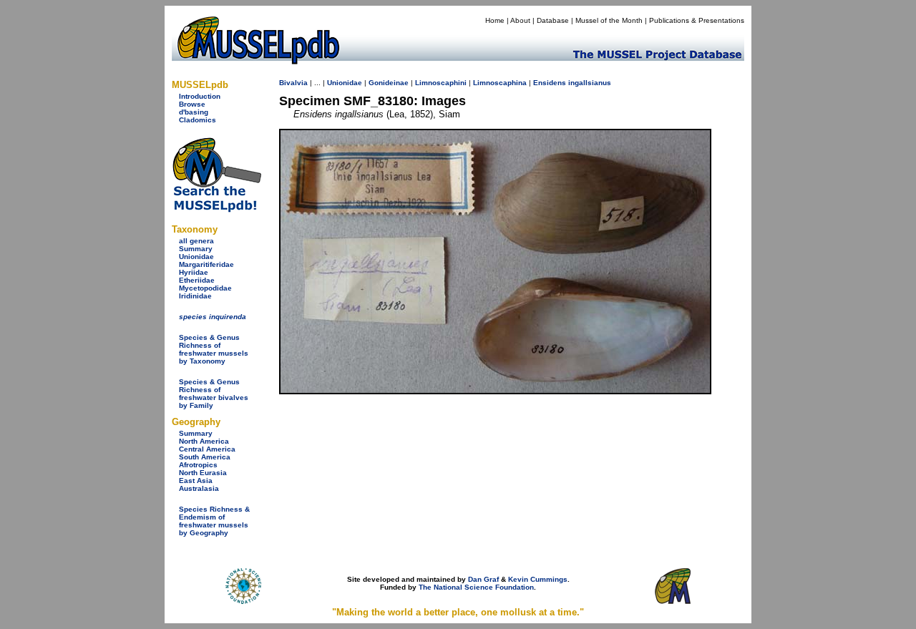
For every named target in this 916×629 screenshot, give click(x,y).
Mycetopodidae (205, 288)
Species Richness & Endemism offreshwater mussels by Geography (214, 521)
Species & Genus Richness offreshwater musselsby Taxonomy (213, 349)
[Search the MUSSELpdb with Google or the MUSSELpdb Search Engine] (216, 209)
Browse (192, 104)
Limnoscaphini (441, 83)
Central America (207, 449)
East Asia (196, 480)
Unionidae (196, 256)
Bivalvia (293, 83)
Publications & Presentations (696, 20)
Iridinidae (195, 296)
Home (495, 20)
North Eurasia (203, 473)
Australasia (199, 488)
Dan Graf (483, 579)
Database (553, 20)
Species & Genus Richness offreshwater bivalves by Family (213, 393)
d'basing (193, 112)
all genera (196, 241)
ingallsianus (589, 83)
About (520, 20)
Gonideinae (389, 83)
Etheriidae (197, 280)
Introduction (199, 96)
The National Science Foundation (476, 587)
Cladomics (197, 120)
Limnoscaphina (500, 83)
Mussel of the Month (609, 20)
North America (204, 441)
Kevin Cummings (537, 579)
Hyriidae (193, 272)
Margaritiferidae (206, 264)
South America (204, 457)
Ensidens (549, 83)
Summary (196, 249)
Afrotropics (198, 465)
